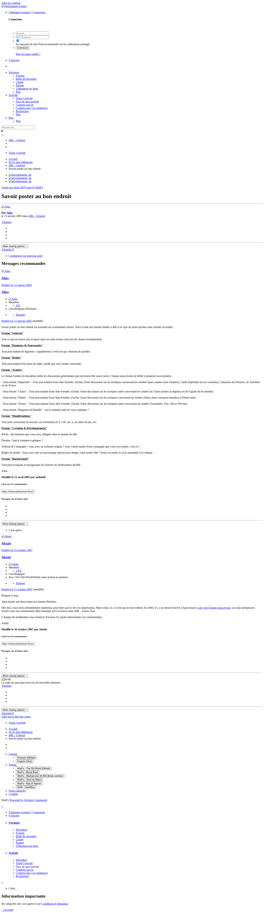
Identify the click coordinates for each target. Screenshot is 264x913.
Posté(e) (16, 285)
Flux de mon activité (27, 101)
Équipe (20, 85)
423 (18, 305)
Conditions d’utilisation (54, 903)
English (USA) (24, 761)
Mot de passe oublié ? (28, 54)
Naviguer (14, 72)
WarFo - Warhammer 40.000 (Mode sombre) (40, 776)
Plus (18, 91)
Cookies (13, 794)
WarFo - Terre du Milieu (29, 779)
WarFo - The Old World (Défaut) (33, 768)
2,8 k (19, 570)
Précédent (21, 829)
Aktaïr (6, 543)
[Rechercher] (2, 135)
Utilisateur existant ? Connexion (27, 12)
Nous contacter (17, 790)
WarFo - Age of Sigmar (29, 783)
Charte (19, 82)
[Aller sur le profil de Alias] (5, 206)
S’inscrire (14, 60)
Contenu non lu (24, 104)
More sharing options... (15, 246)
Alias (9, 212)
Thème (13, 764)
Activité (13, 95)
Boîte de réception (26, 78)
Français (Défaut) (26, 757)
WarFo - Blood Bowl (27, 772)
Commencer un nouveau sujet (25, 255)
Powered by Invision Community (29, 800)
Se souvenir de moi (27, 44)
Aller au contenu (10, 2)
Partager (6, 222)
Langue (13, 754)
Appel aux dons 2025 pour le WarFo (22, 187)
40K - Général (37, 216)
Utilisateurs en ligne (27, 88)
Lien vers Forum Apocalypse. (214, 607)
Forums (20, 75)
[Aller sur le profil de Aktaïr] (6, 536)
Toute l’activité (24, 98)
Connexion (22, 47)
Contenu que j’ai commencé (32, 108)
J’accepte (7, 909)
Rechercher (22, 111)
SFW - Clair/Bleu (26, 787)
